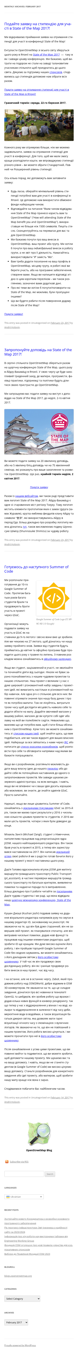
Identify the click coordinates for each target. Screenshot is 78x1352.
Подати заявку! (13, 314)
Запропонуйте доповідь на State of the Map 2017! (38, 352)
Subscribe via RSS (19, 1161)
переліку (52, 768)
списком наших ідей (26, 733)
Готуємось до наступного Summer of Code (36, 569)
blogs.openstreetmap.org (18, 1275)
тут (25, 526)
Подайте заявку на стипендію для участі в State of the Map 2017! (37, 26)
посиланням (64, 891)
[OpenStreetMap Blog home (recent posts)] (39, 1146)
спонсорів (56, 72)
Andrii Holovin (12, 327)
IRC (66, 742)
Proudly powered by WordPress (20, 1345)
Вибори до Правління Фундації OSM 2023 (27, 1254)
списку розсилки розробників (39, 746)
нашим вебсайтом (26, 496)
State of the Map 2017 (46, 54)
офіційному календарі (57, 659)
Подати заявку (39, 487)
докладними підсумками (38, 808)
